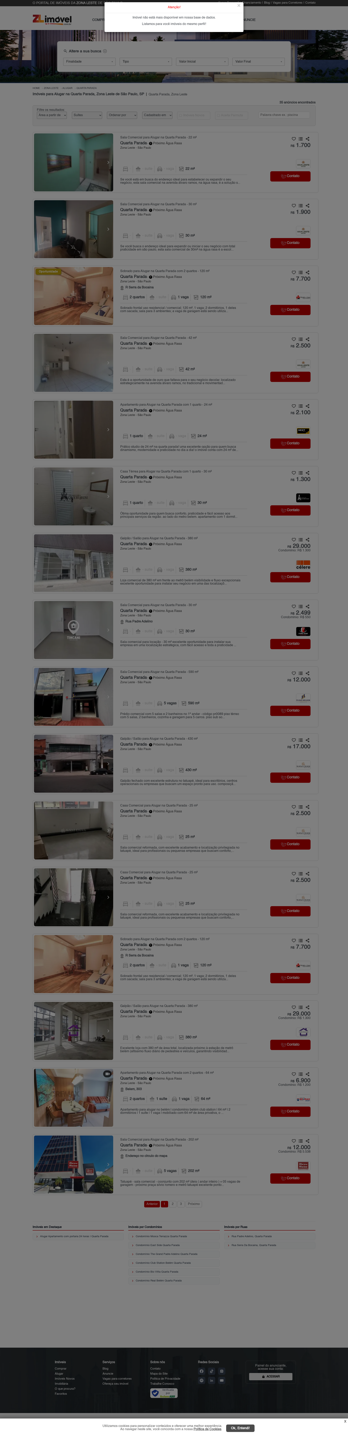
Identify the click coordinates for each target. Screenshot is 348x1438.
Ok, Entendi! (240, 1428)
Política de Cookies (207, 1429)
